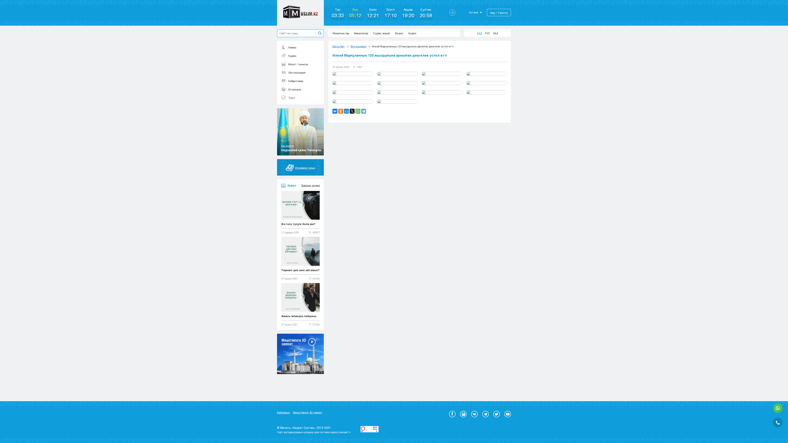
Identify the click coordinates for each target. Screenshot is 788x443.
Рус (487, 33)
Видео (399, 33)
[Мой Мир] (346, 111)
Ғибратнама (295, 81)
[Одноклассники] (340, 111)
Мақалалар (361, 33)
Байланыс (283, 412)
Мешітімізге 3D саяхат (307, 412)
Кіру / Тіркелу (499, 12)
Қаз (479, 33)
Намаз (292, 47)
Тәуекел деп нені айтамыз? (300, 270)
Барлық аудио (310, 185)
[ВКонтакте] (334, 111)
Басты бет (338, 46)
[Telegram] (363, 111)
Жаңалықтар (340, 33)
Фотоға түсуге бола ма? (298, 224)
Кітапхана (294, 89)
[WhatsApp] (357, 111)
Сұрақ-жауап (381, 33)
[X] (352, 111)
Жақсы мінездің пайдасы (298, 316)
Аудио (412, 33)
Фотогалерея (297, 72)
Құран (292, 55)
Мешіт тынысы (298, 64)
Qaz (495, 33)
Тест (291, 97)
